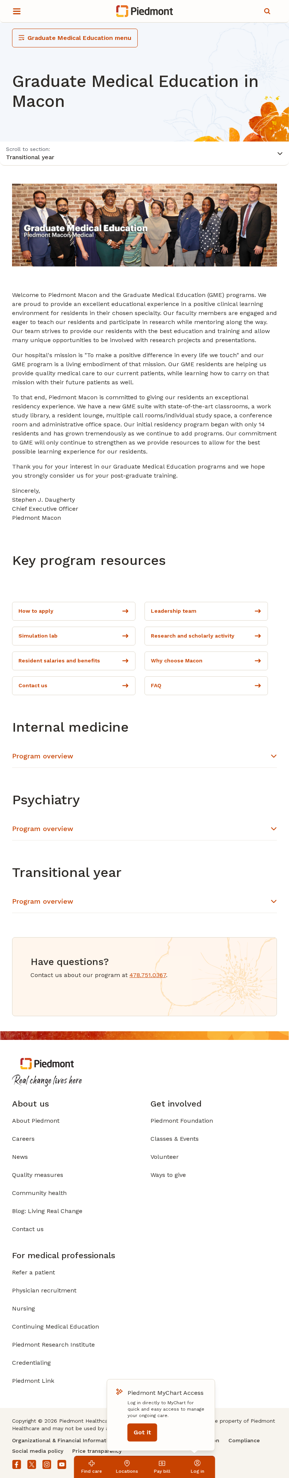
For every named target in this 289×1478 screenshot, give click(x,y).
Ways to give (168, 1174)
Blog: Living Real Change (47, 1211)
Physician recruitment (44, 1290)
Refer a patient (33, 1272)
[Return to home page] (144, 11)
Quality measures (37, 1174)
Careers (23, 1138)
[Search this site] (267, 11)
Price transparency (97, 1451)
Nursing (23, 1308)
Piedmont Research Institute (53, 1344)
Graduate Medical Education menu (79, 37)
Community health (39, 1192)
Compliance (244, 1440)
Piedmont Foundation (182, 1120)
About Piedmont (35, 1120)
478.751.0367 (147, 975)
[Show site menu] (16, 11)
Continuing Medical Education (55, 1326)
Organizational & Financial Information (63, 1440)
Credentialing (31, 1362)
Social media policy (37, 1451)
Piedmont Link (33, 1380)
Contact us (28, 1229)
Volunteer (165, 1156)
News (20, 1156)
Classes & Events (175, 1138)
